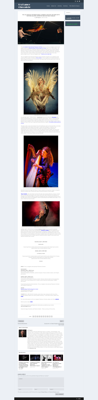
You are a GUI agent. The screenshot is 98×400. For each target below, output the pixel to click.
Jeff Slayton (38, 17)
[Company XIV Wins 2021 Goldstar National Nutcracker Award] (35, 358)
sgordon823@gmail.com (26, 306)
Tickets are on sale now (46, 54)
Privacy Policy (44, 392)
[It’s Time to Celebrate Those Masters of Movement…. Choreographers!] (58, 358)
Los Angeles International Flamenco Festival (32, 47)
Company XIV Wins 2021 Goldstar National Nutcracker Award (35, 364)
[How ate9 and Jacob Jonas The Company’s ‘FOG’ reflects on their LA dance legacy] (46, 358)
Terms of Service (53, 392)
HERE (22, 296)
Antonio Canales (45, 230)
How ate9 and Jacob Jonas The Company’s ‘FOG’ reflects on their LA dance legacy (46, 365)
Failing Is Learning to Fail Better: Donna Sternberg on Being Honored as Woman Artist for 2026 (23, 365)
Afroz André (38, 58)
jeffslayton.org (33, 348)
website (57, 299)
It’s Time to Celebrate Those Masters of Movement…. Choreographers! (57, 365)
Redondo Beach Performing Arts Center (37, 48)
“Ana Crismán (24, 194)
